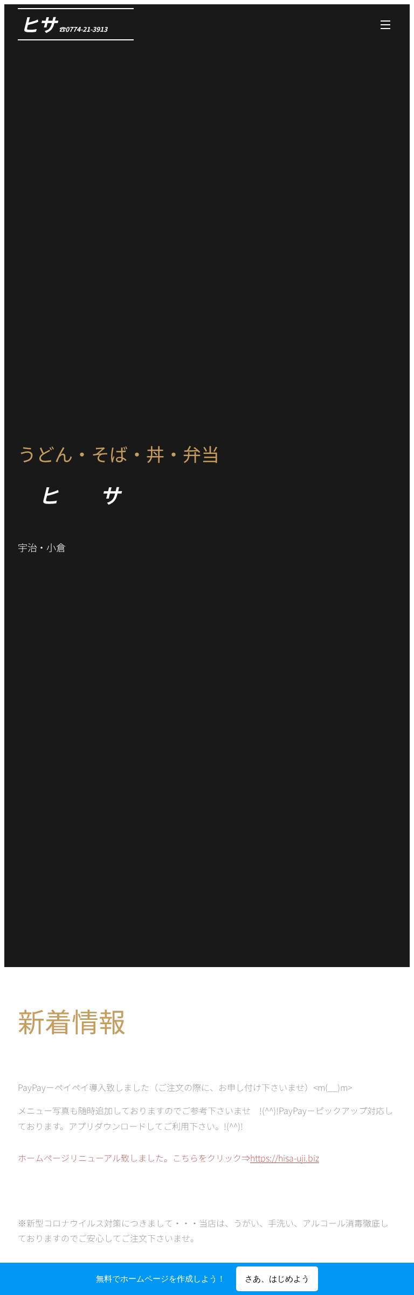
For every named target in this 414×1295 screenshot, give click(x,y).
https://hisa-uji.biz (284, 1157)
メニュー (385, 24)
